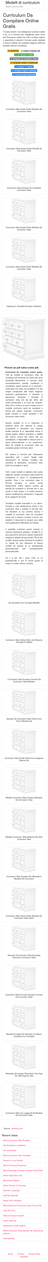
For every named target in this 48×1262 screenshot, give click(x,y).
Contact (20, 1253)
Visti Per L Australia (11, 1190)
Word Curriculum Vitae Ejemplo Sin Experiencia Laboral (23, 1232)
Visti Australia (9, 1238)
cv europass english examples (24, 70)
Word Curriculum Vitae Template (17, 1155)
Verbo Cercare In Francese (14, 1185)
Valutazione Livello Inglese (14, 1225)
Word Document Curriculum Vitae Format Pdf (22, 1205)
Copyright (24, 1256)
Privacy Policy (34, 1253)
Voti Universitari (9, 1150)
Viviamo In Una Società (13, 1160)
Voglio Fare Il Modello (12, 1200)
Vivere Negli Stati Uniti (12, 1175)
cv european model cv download (24, 62)
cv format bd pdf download (24, 74)
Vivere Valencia (9, 1220)
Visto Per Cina (9, 1210)
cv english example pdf (30, 51)
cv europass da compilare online (24, 58)
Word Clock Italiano (11, 1180)
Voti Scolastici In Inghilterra (14, 1145)
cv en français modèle (24, 54)
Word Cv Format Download (14, 1165)
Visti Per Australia (10, 1195)
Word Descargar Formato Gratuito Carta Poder (23, 1170)
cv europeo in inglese (24, 66)
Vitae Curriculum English (13, 1215)
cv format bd (13, 51)
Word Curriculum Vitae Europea (16, 1140)
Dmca (10, 1253)
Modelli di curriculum (23, 2)
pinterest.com (17, 1128)
